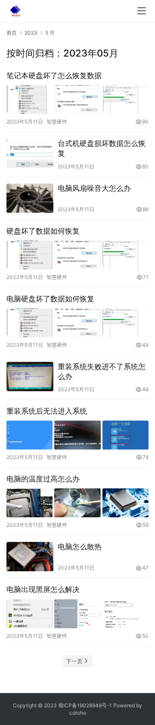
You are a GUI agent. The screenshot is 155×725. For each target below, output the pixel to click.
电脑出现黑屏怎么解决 (43, 589)
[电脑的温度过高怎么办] (77, 502)
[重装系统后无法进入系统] (77, 435)
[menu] (142, 11)
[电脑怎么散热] (29, 556)
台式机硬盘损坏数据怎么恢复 (102, 148)
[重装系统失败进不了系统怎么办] (29, 376)
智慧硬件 (56, 121)
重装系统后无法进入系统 (46, 411)
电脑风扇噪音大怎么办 (94, 188)
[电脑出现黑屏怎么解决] (77, 613)
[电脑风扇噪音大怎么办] (29, 198)
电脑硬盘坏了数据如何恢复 (50, 298)
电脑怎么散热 (80, 546)
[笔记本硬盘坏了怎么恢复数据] (77, 99)
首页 (11, 32)
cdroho (77, 712)
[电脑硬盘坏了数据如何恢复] (77, 322)
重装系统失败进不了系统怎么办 (102, 371)
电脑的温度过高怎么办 (43, 479)
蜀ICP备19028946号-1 (85, 705)
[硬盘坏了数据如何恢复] (77, 255)
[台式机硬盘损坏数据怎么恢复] (29, 153)
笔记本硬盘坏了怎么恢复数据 (54, 75)
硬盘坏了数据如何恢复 (43, 231)
